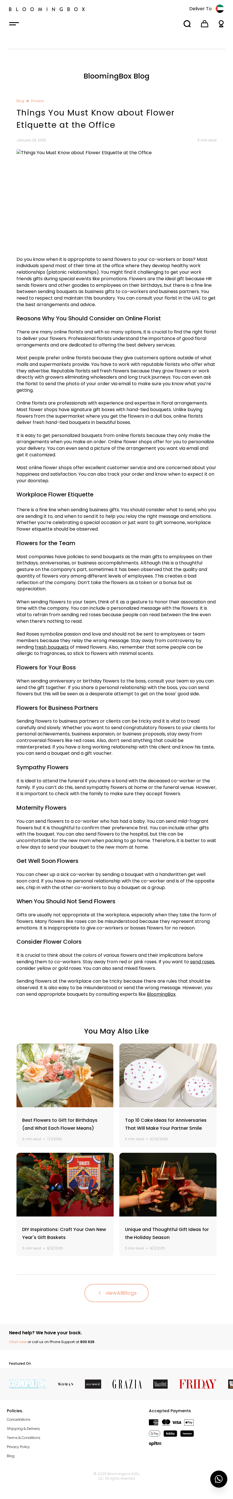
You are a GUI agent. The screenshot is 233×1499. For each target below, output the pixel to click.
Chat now (18, 1341)
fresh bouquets (52, 647)
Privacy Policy (18, 1446)
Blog (20, 101)
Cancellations (18, 1419)
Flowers (37, 101)
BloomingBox (161, 994)
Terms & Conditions (23, 1437)
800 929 (87, 1341)
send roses (202, 961)
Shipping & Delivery (23, 1428)
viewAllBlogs (121, 1292)
